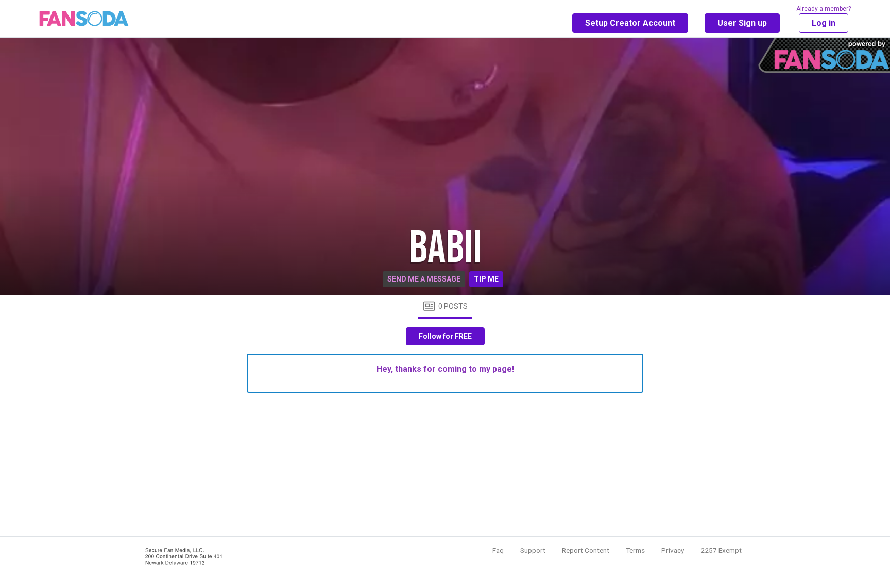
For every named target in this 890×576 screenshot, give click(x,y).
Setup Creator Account (630, 23)
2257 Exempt (721, 550)
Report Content (585, 550)
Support (532, 550)
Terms (635, 550)
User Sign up (742, 23)
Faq (498, 550)
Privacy (672, 550)
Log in (823, 23)
